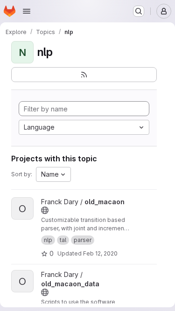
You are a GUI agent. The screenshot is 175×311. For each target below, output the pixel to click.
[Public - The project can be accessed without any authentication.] (45, 210)
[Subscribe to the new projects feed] (84, 74)
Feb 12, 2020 (100, 253)
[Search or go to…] (138, 11)
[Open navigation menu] (26, 11)
